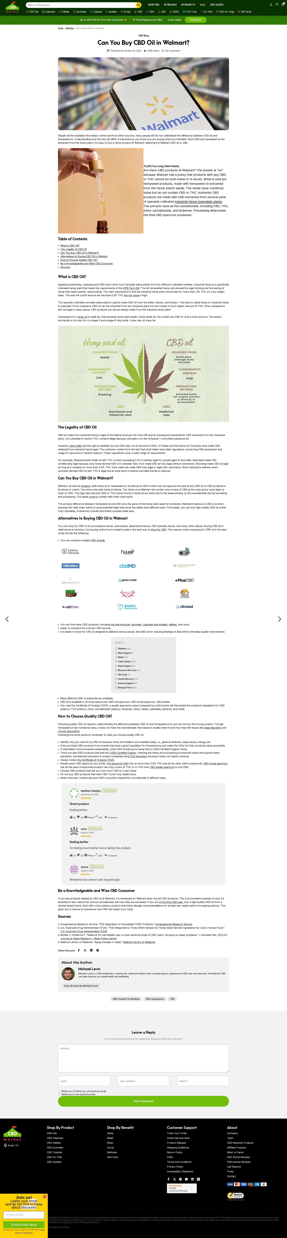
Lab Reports (234, 1166)
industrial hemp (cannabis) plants (198, 201)
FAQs (170, 1157)
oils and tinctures (120, 624)
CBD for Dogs (226, 11)
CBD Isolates (54, 1161)
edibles (173, 624)
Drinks (127, 11)
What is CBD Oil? (70, 245)
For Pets (207, 11)
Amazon (85, 485)
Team (230, 1137)
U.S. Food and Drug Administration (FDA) (83, 931)
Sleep (110, 1133)
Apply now (195, 19)
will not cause (131, 295)
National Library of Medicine (139, 942)
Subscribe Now (24, 1224)
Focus (110, 1147)
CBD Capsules (55, 1137)
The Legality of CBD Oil (73, 249)
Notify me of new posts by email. (79, 1094)
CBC (163, 11)
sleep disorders (212, 727)
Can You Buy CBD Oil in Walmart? (79, 252)
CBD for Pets (54, 1157)
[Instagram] (186, 1179)
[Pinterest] (180, 1179)
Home (60, 28)
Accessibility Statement (180, 1171)
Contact (231, 1176)
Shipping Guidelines (178, 1147)
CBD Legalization (155, 998)
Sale (202, 5)
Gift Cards (246, 11)
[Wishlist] (276, 4)
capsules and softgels (155, 624)
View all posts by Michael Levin (81, 985)
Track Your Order (177, 1133)
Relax (110, 1142)
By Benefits (188, 5)
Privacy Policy (175, 1166)
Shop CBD (153, 5)
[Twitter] (174, 1179)
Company (232, 1133)
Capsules (50, 11)
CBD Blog (69, 28)
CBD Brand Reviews (238, 1157)
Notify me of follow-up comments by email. (84, 1091)
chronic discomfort (69, 731)
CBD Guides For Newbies (126, 998)
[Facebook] (168, 1179)
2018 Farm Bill (131, 288)
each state (76, 445)
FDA (82, 493)
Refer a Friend (235, 1152)
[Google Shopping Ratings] (195, 1188)
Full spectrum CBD (117, 763)
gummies (137, 624)
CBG (139, 11)
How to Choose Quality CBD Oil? (78, 259)
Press (230, 1171)
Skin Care (112, 1157)
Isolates (113, 11)
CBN (151, 11)
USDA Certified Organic (123, 752)
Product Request (176, 1142)
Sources (65, 267)
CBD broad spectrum (215, 763)
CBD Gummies (55, 1147)
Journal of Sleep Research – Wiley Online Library (88, 938)
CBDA (176, 11)
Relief (110, 1137)
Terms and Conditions (179, 1161)
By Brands (170, 5)
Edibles (65, 11)
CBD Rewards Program (240, 1142)
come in (93, 496)
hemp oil (82, 316)
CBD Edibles (54, 1142)
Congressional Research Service (173, 924)
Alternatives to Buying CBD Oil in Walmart (84, 256)
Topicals (97, 11)
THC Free (191, 11)
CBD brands (98, 540)
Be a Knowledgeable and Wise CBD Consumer (86, 263)
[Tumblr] (198, 1179)
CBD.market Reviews (239, 1161)
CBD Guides (216, 5)
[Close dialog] (45, 1197)
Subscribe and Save (178, 1137)
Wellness (112, 1152)
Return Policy (174, 1152)
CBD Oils (33, 11)
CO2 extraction (138, 756)
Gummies (81, 11)
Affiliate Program (236, 1147)
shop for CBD (158, 529)
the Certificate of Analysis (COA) (96, 759)
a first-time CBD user (171, 902)
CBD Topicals (54, 1152)
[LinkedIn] (192, 1179)
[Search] (138, 5)
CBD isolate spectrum (162, 767)
